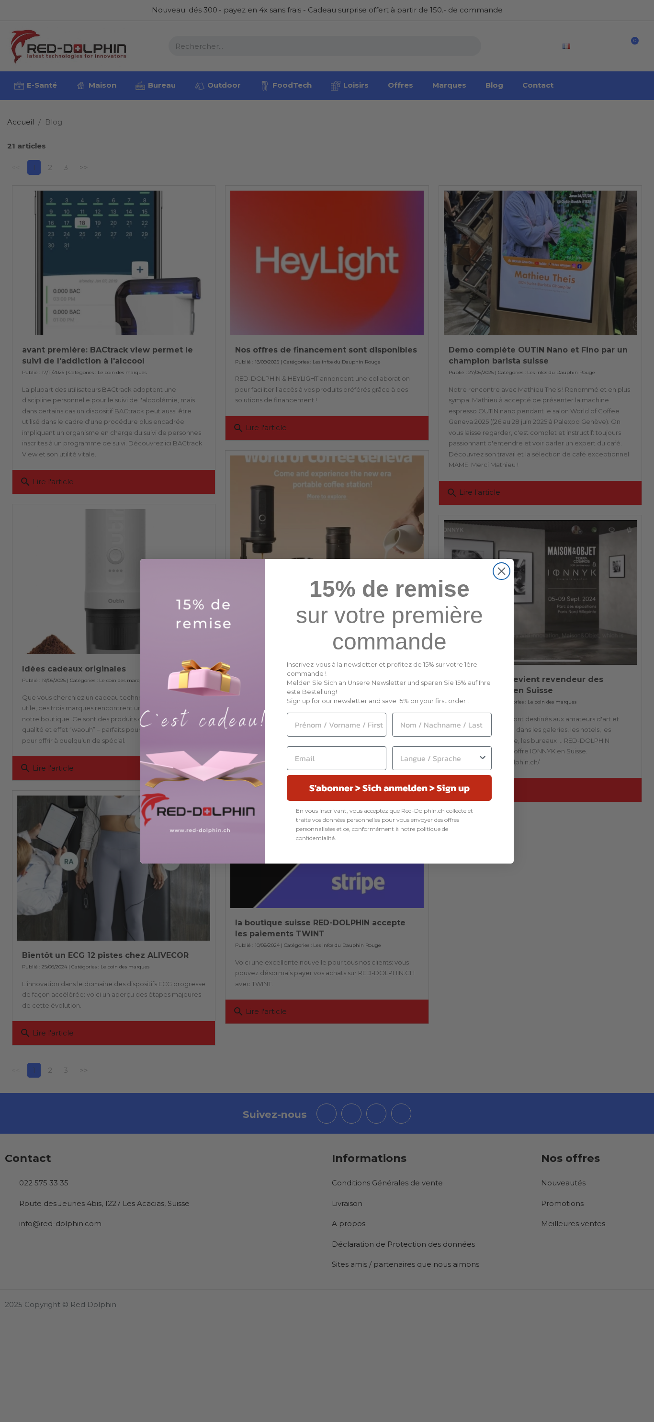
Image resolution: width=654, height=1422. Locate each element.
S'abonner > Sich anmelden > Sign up (389, 788)
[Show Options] (482, 758)
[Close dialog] (501, 571)
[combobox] (439, 758)
